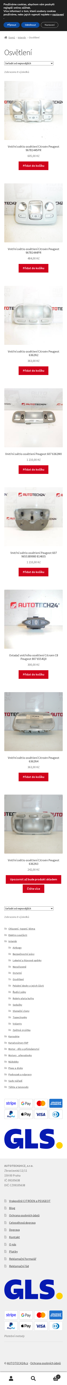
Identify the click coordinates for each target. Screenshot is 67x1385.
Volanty (17, 1023)
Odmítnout (30, 24)
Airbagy (17, 947)
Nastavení (50, 24)
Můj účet (11, 1378)
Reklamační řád (19, 1266)
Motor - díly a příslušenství (23, 1049)
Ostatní (17, 973)
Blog (12, 1208)
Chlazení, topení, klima (21, 928)
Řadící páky (19, 992)
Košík (52, 1375)
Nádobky (13, 1061)
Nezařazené (19, 966)
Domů (12, 37)
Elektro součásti (17, 935)
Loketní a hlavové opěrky (27, 960)
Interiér (22, 37)
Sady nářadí (15, 1080)
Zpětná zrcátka (22, 1030)
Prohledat (33, 1378)
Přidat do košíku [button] (33, 165)
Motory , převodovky (20, 1055)
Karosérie (13, 1036)
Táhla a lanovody (18, 1087)
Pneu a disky (15, 1068)
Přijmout (11, 24)
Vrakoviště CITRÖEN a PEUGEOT (30, 1201)
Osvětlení (18, 979)
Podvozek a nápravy (20, 1074)
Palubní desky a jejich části (28, 985)
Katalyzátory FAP (18, 1042)
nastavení (58, 14)
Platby (13, 1251)
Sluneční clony (21, 1011)
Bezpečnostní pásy (23, 954)
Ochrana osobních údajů (24, 1215)
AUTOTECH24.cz (17, 1363)
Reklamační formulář (22, 1259)
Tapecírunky (20, 1017)
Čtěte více (33, 888)
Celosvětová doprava (22, 1222)
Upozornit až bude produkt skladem (33, 879)
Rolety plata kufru (23, 998)
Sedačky (17, 1004)
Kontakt (14, 1237)
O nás (12, 1244)
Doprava (14, 1230)
